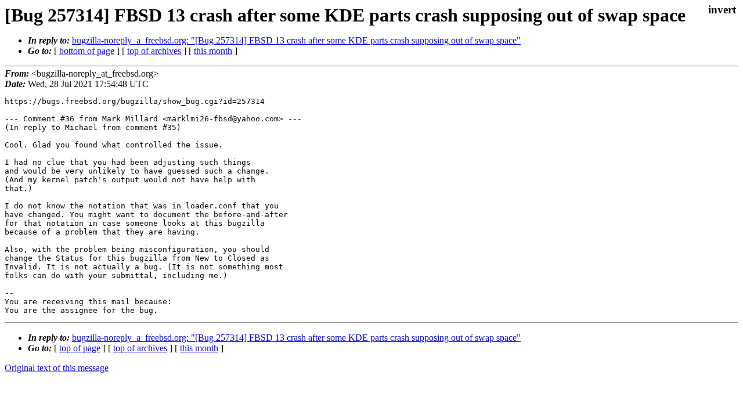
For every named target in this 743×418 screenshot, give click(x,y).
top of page (79, 348)
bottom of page (86, 51)
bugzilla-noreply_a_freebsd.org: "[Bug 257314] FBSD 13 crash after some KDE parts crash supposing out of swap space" (296, 40)
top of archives (154, 51)
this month (213, 51)
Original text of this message (57, 368)
